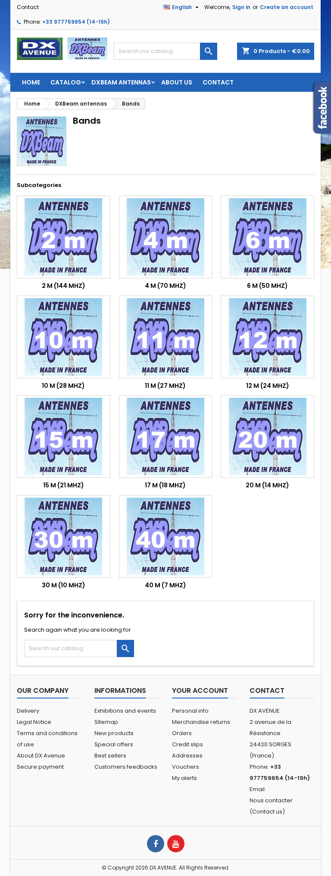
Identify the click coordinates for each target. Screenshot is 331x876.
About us (176, 82)
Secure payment (40, 767)
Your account (200, 690)
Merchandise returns (201, 722)
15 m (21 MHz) (63, 485)
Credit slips (187, 744)
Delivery (28, 711)
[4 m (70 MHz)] (165, 237)
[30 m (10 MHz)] (63, 536)
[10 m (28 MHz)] (63, 337)
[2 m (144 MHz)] (63, 237)
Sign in (241, 7)
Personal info (190, 711)
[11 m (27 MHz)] (165, 337)
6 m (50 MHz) (267, 285)
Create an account (286, 7)
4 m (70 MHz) (165, 285)
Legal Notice (34, 722)
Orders (182, 733)
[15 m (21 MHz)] (63, 436)
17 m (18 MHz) (165, 485)
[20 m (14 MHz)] (267, 436)
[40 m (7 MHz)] (165, 536)
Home (31, 82)
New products (114, 733)
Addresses (187, 755)
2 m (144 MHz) (63, 285)
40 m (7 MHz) (165, 585)
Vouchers (185, 767)
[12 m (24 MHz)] (267, 337)
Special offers (113, 744)
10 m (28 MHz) (63, 385)
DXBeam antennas (121, 82)
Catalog (65, 82)
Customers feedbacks (125, 767)
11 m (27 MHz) (165, 385)
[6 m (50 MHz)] (267, 237)
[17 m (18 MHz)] (165, 436)
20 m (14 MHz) (267, 485)
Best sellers (110, 755)
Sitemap (106, 722)
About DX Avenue (41, 755)
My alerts (184, 778)
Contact (28, 7)
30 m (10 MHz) (63, 585)
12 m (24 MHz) (267, 385)
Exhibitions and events (125, 711)
